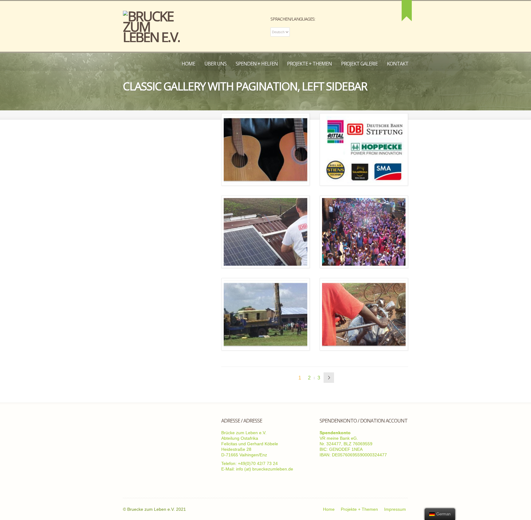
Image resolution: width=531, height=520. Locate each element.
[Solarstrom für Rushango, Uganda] (265, 232)
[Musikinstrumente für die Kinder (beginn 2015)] (265, 149)
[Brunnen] (265, 314)
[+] (407, 10)
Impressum (395, 509)
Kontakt (397, 63)
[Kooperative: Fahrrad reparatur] (364, 314)
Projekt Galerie (359, 63)
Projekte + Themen (309, 63)
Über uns (215, 63)
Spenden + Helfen (257, 63)
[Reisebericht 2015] (364, 232)
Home (188, 63)
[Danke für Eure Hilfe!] (364, 149)
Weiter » (329, 377)
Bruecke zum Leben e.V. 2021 (156, 509)
